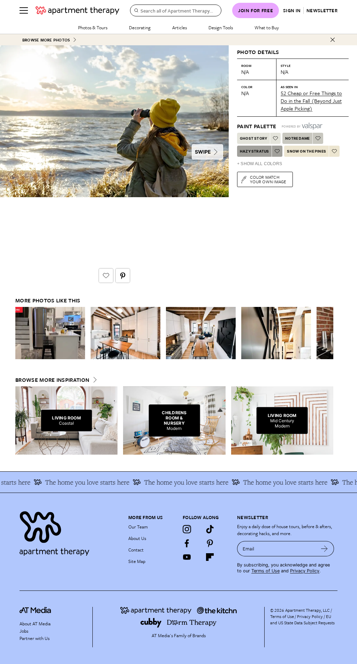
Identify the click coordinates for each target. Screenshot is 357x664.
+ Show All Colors (259, 163)
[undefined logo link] (77, 10)
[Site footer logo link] (70, 531)
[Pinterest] (210, 543)
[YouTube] (187, 557)
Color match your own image (268, 179)
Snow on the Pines (306, 151)
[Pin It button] (123, 276)
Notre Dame (297, 138)
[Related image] (50, 333)
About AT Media (35, 623)
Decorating (140, 27)
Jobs (24, 630)
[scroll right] (327, 333)
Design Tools (220, 27)
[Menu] (24, 10)
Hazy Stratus (254, 151)
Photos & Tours (92, 27)
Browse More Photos (46, 40)
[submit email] (324, 548)
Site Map (136, 561)
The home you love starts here (79, 482)
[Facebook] (187, 543)
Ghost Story (253, 138)
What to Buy (267, 27)
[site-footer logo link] (35, 611)
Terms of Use (265, 570)
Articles (179, 27)
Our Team (138, 526)
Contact (136, 549)
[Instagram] (187, 529)
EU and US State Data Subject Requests (302, 619)
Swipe (203, 152)
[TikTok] (210, 529)
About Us (137, 538)
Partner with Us (35, 638)
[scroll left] (20, 333)
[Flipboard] (210, 557)
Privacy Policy (304, 570)
